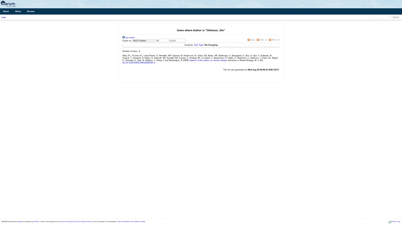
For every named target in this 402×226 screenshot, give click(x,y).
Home (6, 11)
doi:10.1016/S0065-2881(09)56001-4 (138, 62)
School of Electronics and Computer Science (76, 221)
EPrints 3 (37, 221)
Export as (126, 41)
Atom (252, 40)
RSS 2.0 (275, 40)
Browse (30, 11)
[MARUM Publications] (8, 7)
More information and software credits (131, 221)
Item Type (198, 45)
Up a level (129, 37)
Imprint (20, 221)
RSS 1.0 (263, 40)
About (18, 11)
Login (3, 17)
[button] (172, 40)
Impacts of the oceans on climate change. (208, 60)
